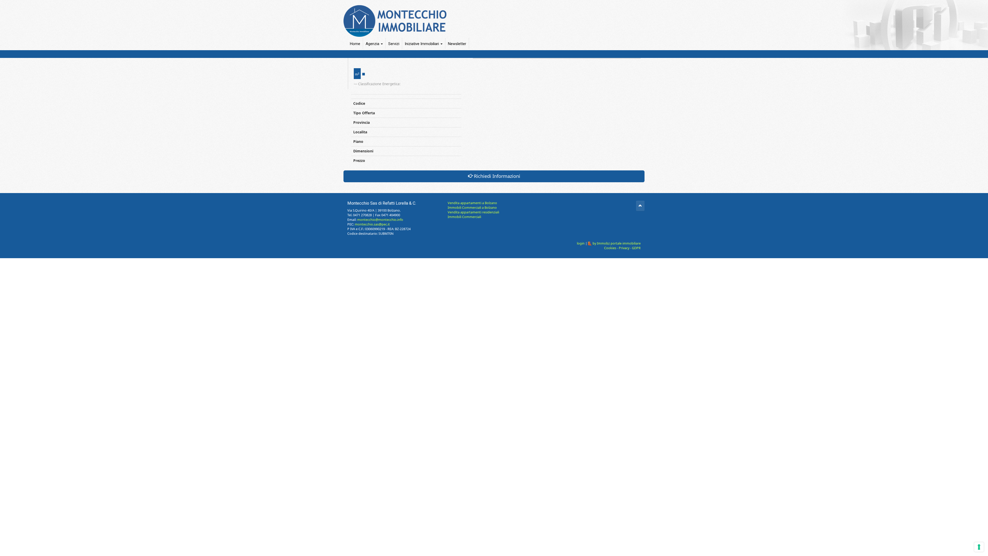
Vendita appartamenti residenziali (473, 212)
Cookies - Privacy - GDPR (622, 248)
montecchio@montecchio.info (380, 220)
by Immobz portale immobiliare (617, 243)
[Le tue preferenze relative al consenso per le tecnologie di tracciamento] (979, 547)
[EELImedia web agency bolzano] (590, 243)
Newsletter (457, 43)
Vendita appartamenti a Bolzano (472, 203)
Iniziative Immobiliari (422, 43)
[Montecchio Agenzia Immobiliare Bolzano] (492, 18)
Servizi (393, 43)
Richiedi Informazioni (496, 176)
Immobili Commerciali (464, 217)
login (581, 243)
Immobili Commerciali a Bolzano (472, 207)
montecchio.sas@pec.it (372, 224)
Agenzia (373, 43)
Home (355, 43)
